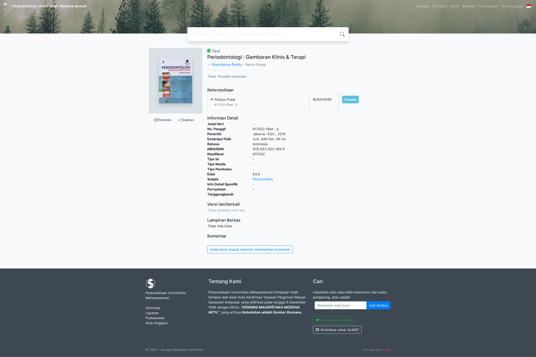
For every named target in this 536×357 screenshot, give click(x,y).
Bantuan (469, 6)
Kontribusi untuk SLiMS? (340, 330)
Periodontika (263, 179)
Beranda (422, 6)
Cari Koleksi (378, 305)
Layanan (152, 313)
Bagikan (188, 120)
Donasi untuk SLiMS (337, 320)
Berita (454, 6)
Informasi (439, 6)
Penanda (164, 120)
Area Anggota (512, 6)
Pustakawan (488, 6)
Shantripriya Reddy (227, 64)
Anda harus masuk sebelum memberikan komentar (250, 249)
